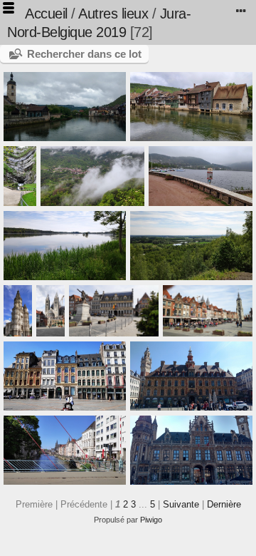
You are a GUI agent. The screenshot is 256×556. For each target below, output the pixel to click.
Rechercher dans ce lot (84, 54)
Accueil (46, 13)
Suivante (181, 504)
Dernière (224, 504)
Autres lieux (113, 13)
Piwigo (151, 519)
